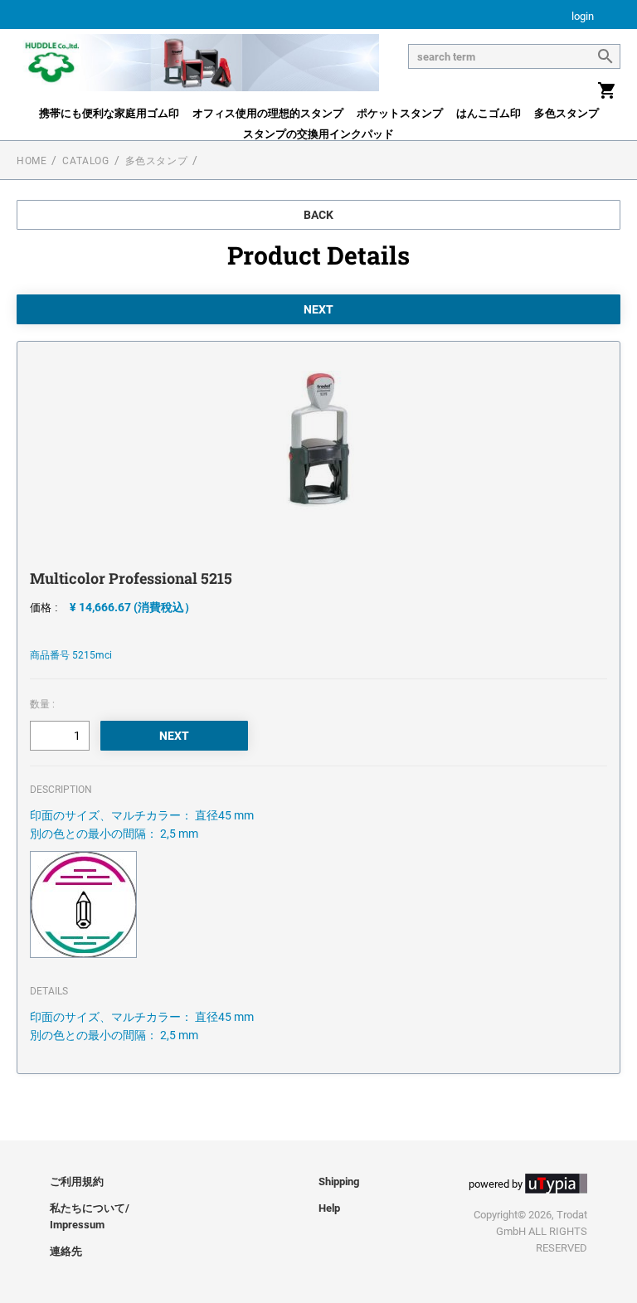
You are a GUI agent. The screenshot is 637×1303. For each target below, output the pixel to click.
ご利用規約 (77, 1181)
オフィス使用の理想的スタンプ (267, 113)
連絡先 (66, 1251)
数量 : (42, 704)
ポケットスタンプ (400, 113)
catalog (85, 161)
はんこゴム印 (488, 113)
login (582, 17)
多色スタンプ (566, 113)
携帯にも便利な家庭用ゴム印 (109, 113)
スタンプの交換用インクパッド (318, 134)
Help (329, 1208)
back (318, 214)
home (31, 161)
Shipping (338, 1181)
